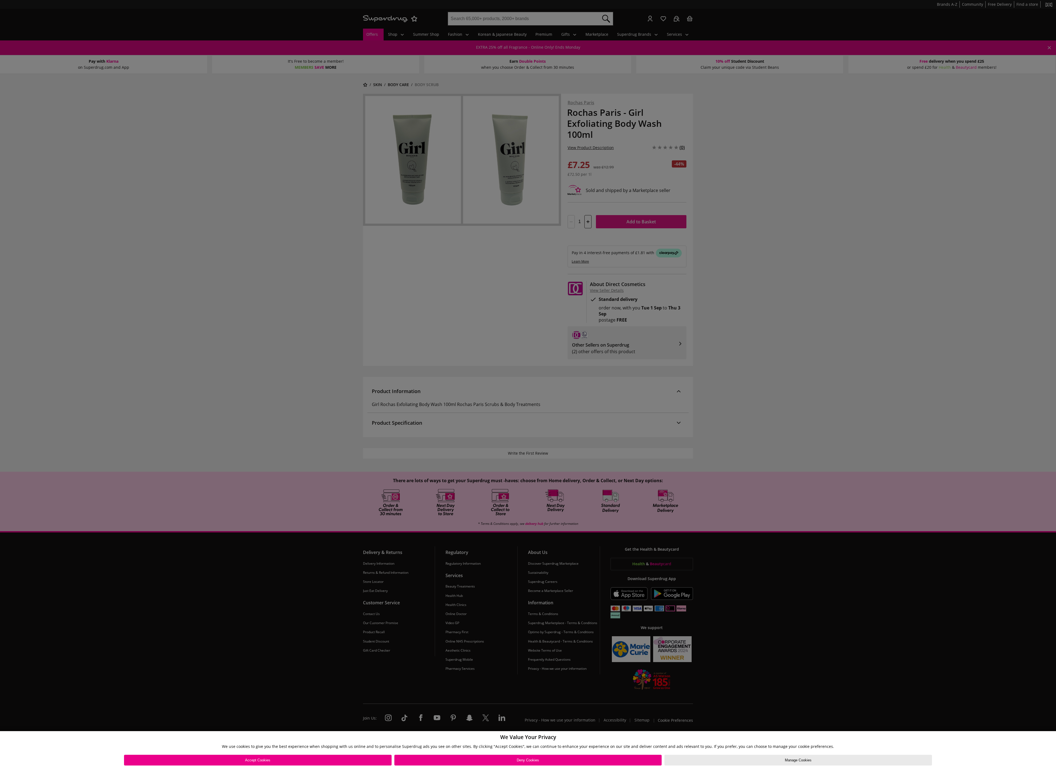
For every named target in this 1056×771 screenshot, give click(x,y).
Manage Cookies (798, 760)
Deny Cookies (528, 760)
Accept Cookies (257, 760)
